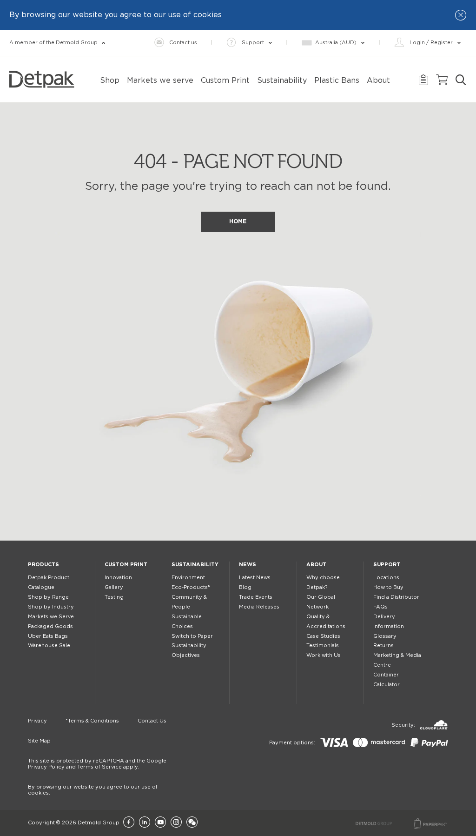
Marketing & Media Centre (397, 660)
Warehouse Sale (49, 645)
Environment (188, 577)
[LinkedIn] (144, 822)
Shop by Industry (51, 606)
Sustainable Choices (187, 621)
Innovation (118, 577)
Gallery (114, 587)
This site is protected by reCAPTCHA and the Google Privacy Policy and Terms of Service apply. (97, 763)
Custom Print (126, 564)
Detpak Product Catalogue (48, 582)
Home (237, 221)
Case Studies (323, 636)
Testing (114, 597)
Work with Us (323, 655)
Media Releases (259, 606)
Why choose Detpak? (323, 582)
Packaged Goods (50, 626)
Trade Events (255, 597)
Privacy (37, 720)
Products (43, 564)
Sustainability (195, 564)
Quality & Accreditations (325, 621)
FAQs (380, 606)
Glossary (385, 636)
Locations (386, 577)
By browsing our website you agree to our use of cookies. (93, 790)
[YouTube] (160, 822)
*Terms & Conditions (92, 720)
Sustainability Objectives (189, 650)
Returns (383, 645)
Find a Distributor (396, 597)
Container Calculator (386, 679)
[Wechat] (192, 822)
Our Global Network (320, 602)
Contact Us (152, 720)
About (316, 564)
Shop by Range (48, 597)
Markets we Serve (51, 616)
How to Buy (388, 587)
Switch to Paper (192, 636)
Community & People (189, 602)
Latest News (255, 577)
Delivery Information (388, 621)
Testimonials (322, 645)
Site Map (39, 740)
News (247, 564)
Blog (245, 587)
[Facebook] (128, 822)
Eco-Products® (191, 587)
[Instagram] (176, 822)
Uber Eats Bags (48, 636)
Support (386, 564)
